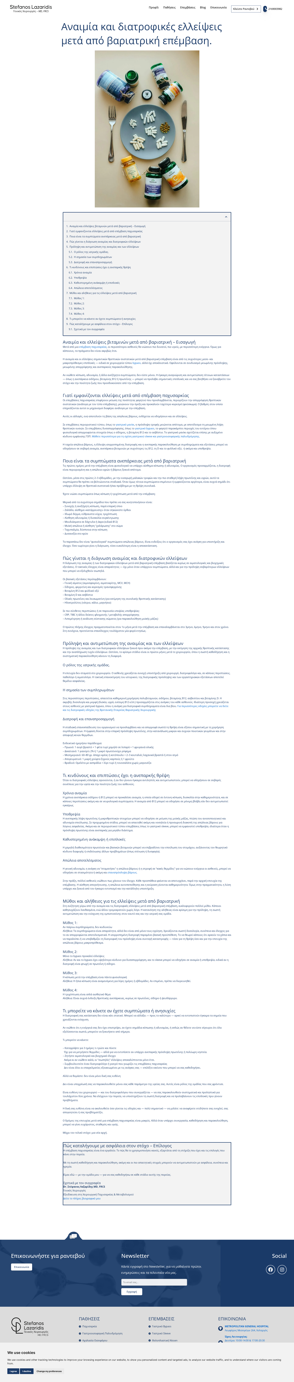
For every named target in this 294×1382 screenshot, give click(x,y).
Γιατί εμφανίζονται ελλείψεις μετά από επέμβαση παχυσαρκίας (106, 231)
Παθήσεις (169, 7)
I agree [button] (13, 1371)
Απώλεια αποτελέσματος (88, 288)
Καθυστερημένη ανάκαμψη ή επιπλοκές (97, 282)
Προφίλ (154, 7)
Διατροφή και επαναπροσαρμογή (93, 262)
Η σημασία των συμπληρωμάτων (93, 257)
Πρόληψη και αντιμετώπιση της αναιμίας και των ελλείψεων (104, 246)
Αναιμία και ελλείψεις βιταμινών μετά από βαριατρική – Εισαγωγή (107, 226)
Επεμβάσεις (187, 7)
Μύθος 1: (79, 298)
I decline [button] (26, 1371)
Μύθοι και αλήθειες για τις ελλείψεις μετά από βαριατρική (103, 293)
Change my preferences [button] (49, 1371)
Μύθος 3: (79, 308)
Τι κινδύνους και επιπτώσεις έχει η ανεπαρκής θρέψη (100, 267)
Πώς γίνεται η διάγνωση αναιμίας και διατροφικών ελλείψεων (105, 241)
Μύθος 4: (79, 313)
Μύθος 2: (79, 303)
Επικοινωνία (218, 7)
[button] (226, 217)
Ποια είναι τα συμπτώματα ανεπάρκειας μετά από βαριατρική (105, 236)
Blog (203, 7)
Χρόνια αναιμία (83, 272)
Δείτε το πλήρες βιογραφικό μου (82, 1198)
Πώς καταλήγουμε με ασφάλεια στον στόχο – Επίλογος (101, 324)
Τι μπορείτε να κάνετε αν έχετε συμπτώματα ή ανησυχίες (103, 318)
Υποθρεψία (80, 277)
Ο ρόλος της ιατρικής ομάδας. (91, 252)
